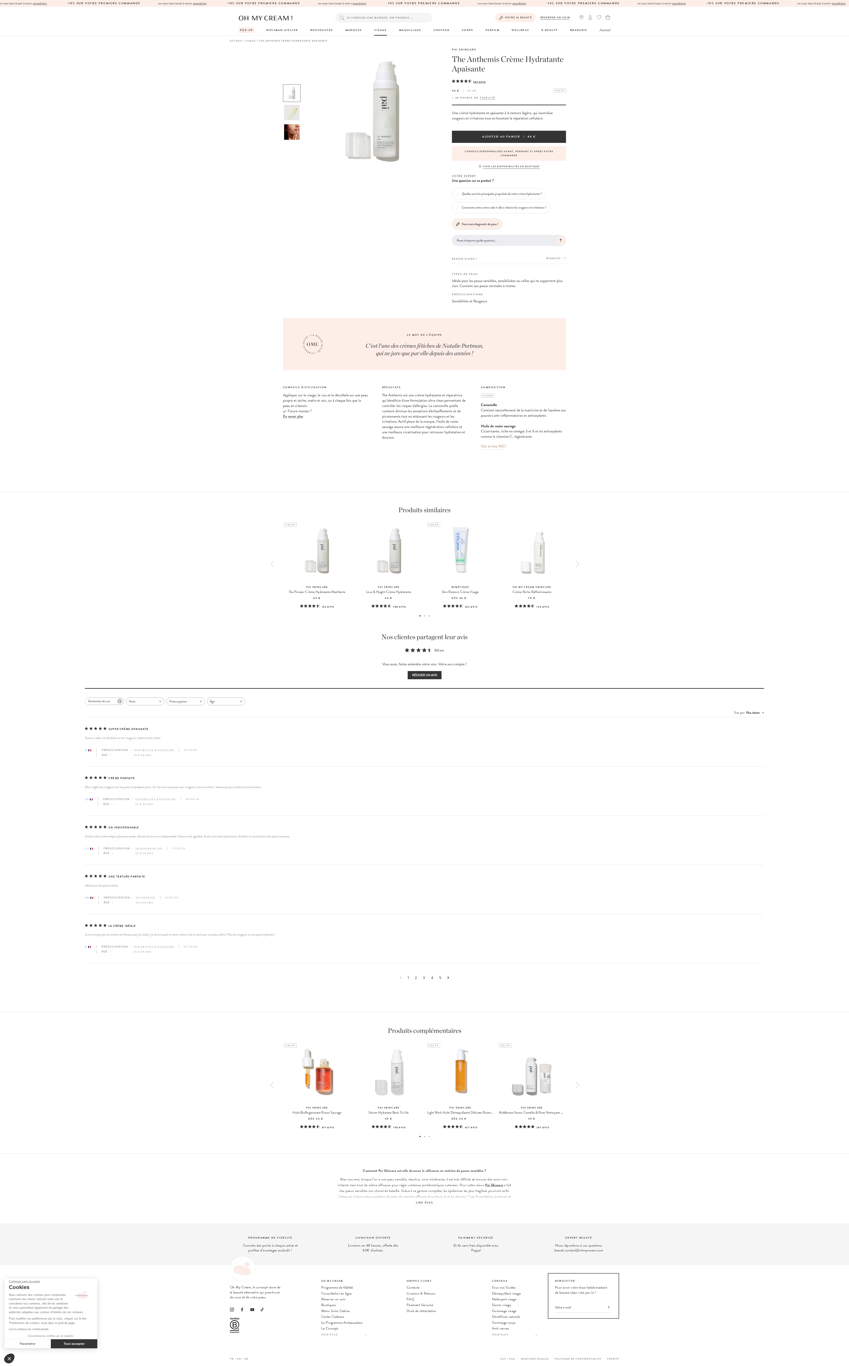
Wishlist (553, 258)
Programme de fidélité (337, 1287)
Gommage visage (504, 1310)
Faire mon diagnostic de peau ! (480, 224)
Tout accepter (74, 1343)
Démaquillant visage (506, 1293)
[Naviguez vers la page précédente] (400, 977)
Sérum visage (501, 1305)
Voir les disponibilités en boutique (511, 166)
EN (239, 1358)
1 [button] (420, 615)
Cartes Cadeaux (332, 1316)
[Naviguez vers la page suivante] (448, 977)
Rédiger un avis (424, 675)
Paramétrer (28, 1343)
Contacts (413, 1287)
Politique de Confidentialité (578, 1358)
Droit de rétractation (421, 1310)
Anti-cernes (500, 1328)
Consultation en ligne (336, 1293)
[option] (292, 93)
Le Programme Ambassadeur (342, 1322)
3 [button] (429, 615)
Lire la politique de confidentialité (29, 1329)
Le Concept (329, 1328)
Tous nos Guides (504, 1287)
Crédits (613, 1358)
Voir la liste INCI (493, 446)
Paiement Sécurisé (420, 1305)
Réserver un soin (555, 17)
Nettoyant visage (504, 1299)
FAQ (410, 1299)
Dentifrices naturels (506, 1316)
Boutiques (328, 1305)
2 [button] (424, 615)
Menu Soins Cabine (335, 1310)
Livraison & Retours (421, 1293)
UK (247, 1358)
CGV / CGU (507, 1358)
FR (232, 1358)
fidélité (487, 98)
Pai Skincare (464, 50)
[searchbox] (100, 701)
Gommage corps (504, 1322)
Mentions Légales (535, 1358)
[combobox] (145, 701)
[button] (9, 1358)
